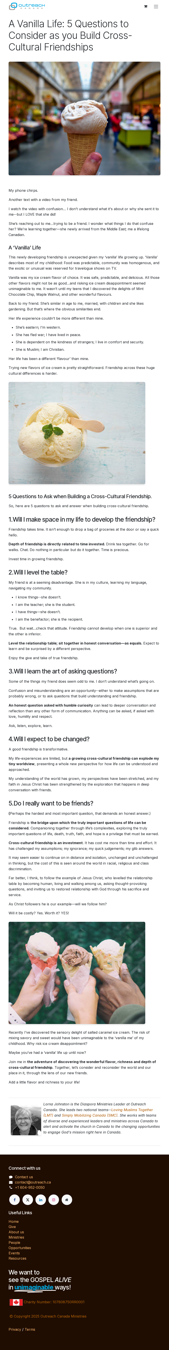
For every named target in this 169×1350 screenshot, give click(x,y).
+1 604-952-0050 (30, 1187)
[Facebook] (14, 1199)
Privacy (15, 1329)
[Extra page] (67, 1199)
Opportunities (20, 1248)
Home (14, 1221)
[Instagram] (53, 1199)
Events (14, 1253)
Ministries (16, 1237)
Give (12, 1227)
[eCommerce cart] (145, 6)
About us (16, 1232)
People (14, 1242)
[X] (27, 1199)
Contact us (24, 1177)
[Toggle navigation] (156, 6)
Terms (30, 1329)
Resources (17, 1258)
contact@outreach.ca (33, 1182)
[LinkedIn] (40, 1199)
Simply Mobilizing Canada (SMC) (90, 1115)
